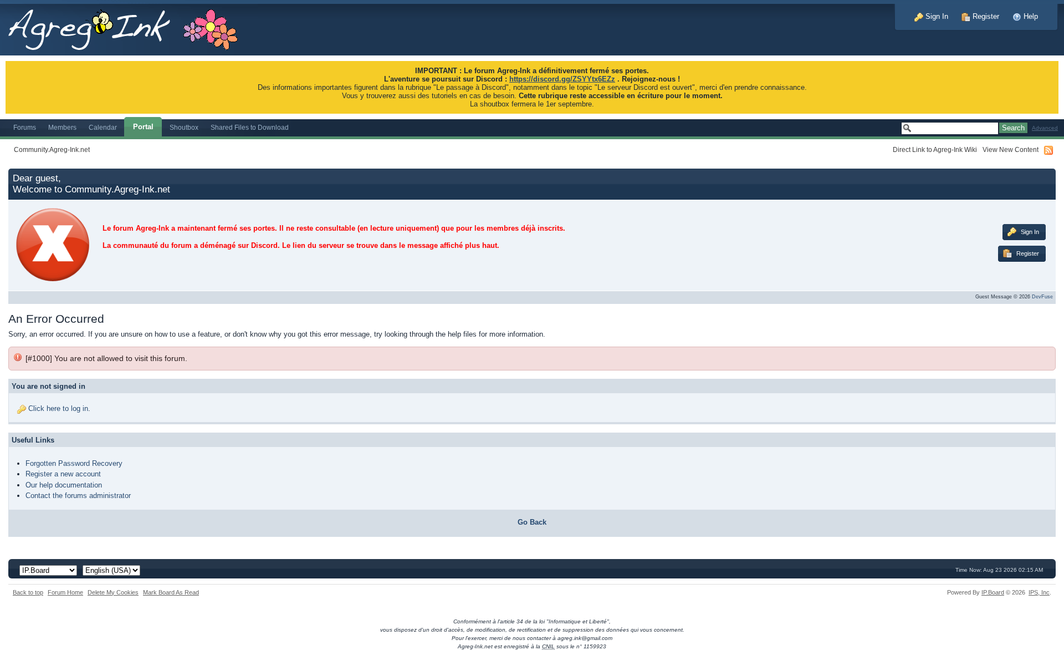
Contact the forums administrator (78, 495)
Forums (24, 127)
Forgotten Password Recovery (73, 463)
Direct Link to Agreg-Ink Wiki (935, 149)
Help (1029, 16)
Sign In (935, 16)
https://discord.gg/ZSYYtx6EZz (562, 79)
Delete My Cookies (113, 592)
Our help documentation (63, 485)
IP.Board (992, 592)
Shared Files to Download (250, 127)
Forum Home (65, 592)
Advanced (1045, 128)
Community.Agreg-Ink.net (52, 149)
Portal (143, 127)
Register (984, 16)
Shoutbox (184, 127)
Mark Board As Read (171, 592)
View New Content (1011, 149)
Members (62, 127)
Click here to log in (58, 408)
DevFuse (1042, 296)
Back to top (28, 592)
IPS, (1039, 592)
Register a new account (63, 474)
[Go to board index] (129, 27)
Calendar (103, 127)
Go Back (532, 522)
